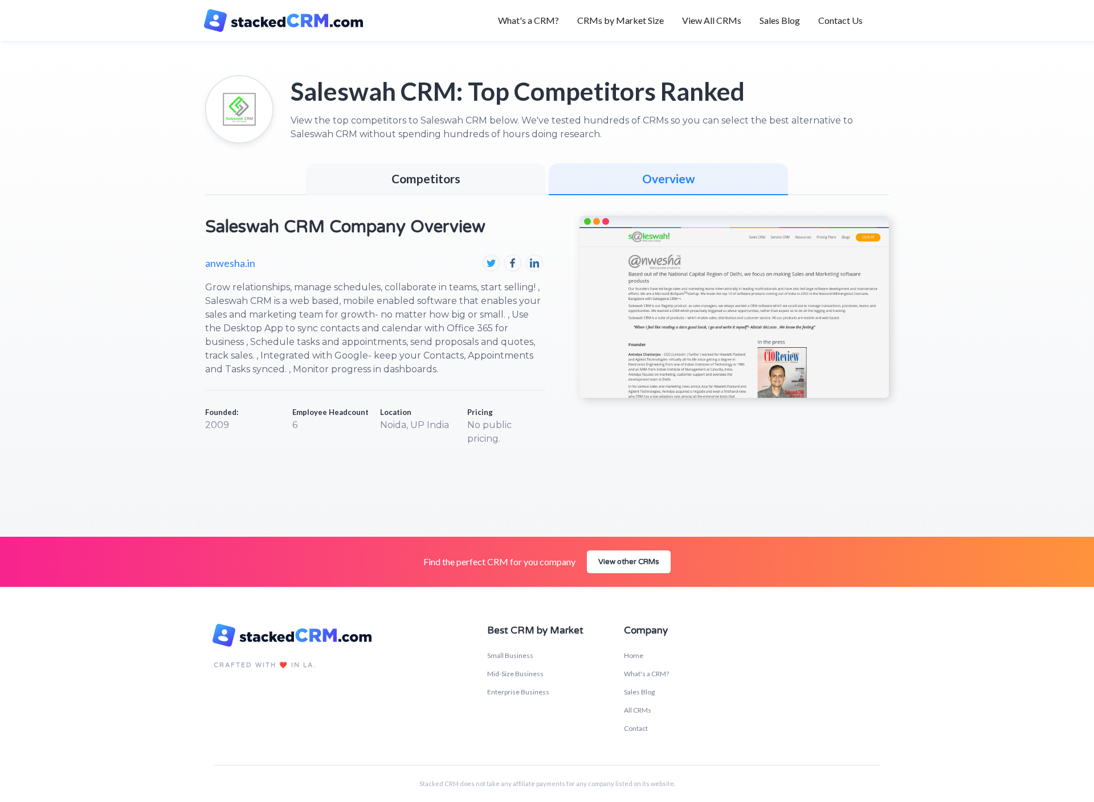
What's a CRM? (528, 20)
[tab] (668, 179)
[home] (289, 20)
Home (633, 655)
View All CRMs (711, 20)
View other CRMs (628, 561)
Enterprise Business (518, 692)
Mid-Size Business (515, 673)
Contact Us (840, 20)
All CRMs (637, 710)
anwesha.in (230, 263)
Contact (636, 728)
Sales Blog (780, 20)
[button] (620, 20)
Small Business (510, 655)
